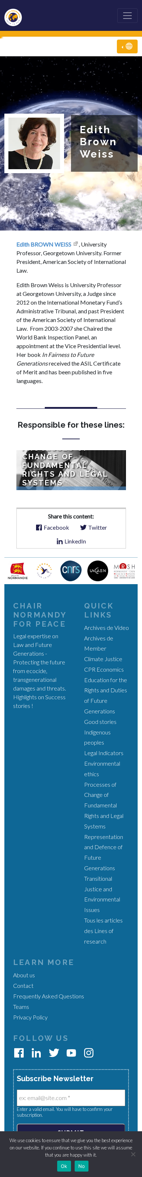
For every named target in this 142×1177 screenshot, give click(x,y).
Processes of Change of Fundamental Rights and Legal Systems (103, 805)
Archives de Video (106, 627)
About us (24, 975)
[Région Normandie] (17, 569)
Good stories (100, 721)
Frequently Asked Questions (48, 996)
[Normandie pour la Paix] (44, 569)
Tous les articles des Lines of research (103, 931)
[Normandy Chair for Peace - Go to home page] (16, 15)
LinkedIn (74, 541)
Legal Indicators (103, 752)
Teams (21, 1006)
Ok (64, 1166)
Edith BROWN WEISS (43, 244)
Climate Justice (103, 658)
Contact (23, 985)
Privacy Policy (30, 1017)
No (81, 1166)
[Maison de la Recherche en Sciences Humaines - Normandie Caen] (124, 569)
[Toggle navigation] (127, 15)
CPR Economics (104, 669)
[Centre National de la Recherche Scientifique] (70, 569)
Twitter (97, 527)
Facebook (56, 527)
